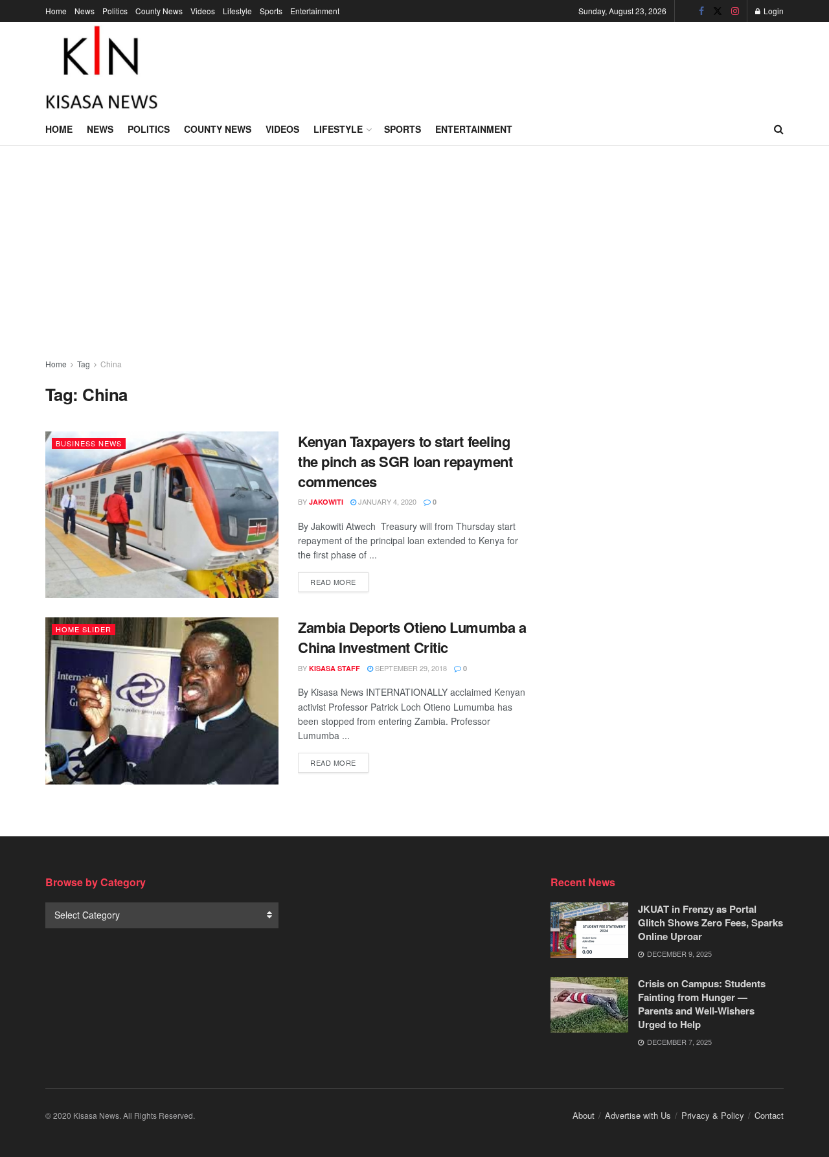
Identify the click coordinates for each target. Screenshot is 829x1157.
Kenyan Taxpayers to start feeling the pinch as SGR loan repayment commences (405, 461)
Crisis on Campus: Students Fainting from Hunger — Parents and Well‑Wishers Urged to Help (702, 1003)
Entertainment (314, 10)
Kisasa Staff (334, 668)
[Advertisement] (548, 65)
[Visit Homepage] (101, 67)
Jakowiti (326, 502)
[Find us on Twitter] (717, 11)
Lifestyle (237, 10)
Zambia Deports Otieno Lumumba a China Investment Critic (412, 637)
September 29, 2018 (410, 668)
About (584, 1115)
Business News (89, 443)
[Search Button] (779, 129)
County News (159, 10)
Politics (115, 10)
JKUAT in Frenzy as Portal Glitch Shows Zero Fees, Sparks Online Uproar (710, 922)
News (84, 10)
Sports (271, 10)
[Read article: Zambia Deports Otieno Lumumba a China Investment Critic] (161, 700)
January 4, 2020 (386, 501)
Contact (769, 1115)
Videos (202, 10)
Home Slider (83, 629)
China (111, 363)
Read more (339, 581)
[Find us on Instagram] (735, 11)
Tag (83, 363)
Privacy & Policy (712, 1115)
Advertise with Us (638, 1115)
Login (773, 10)
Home (56, 10)
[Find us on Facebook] (701, 11)
